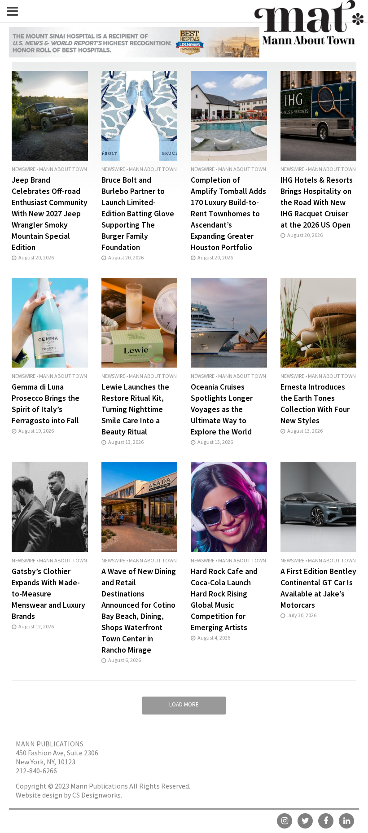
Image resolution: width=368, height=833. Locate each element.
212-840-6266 (36, 770)
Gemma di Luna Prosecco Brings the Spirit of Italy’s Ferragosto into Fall (45, 403)
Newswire (23, 169)
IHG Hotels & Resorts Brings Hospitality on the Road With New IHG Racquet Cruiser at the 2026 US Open (316, 202)
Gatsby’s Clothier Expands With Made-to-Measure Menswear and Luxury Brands (48, 593)
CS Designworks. (97, 794)
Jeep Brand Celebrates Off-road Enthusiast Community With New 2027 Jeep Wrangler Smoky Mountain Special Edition (50, 213)
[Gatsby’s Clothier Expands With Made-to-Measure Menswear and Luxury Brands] (50, 506)
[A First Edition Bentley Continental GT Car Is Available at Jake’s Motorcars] (318, 506)
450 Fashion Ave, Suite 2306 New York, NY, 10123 (57, 757)
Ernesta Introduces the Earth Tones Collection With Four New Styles (315, 403)
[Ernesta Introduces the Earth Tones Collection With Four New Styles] (318, 321)
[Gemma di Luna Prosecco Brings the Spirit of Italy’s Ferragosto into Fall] (50, 321)
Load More (184, 704)
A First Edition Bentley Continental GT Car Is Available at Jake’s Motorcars (318, 588)
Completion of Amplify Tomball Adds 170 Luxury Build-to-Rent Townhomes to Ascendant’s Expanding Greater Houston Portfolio (228, 213)
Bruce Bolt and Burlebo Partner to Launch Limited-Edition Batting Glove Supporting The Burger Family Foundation (137, 213)
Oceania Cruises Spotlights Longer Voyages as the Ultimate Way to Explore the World (222, 409)
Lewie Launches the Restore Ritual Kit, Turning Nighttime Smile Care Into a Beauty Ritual (135, 409)
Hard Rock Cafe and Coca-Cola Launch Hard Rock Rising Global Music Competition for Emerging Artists (224, 599)
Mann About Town (63, 169)
